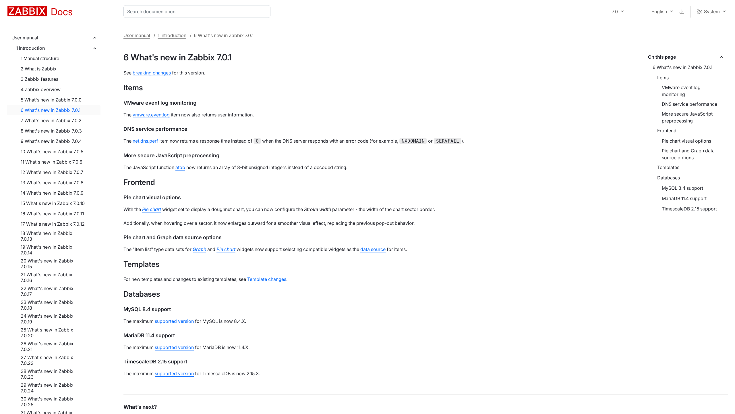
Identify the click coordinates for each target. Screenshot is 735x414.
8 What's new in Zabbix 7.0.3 (51, 131)
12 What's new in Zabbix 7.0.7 (52, 172)
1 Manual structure (40, 58)
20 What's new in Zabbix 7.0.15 (47, 263)
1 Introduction (30, 48)
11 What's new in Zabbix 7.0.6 (51, 162)
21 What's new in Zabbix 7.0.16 (46, 277)
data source (373, 249)
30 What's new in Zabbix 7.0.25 (47, 401)
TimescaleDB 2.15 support (689, 209)
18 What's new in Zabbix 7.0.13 (46, 236)
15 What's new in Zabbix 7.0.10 (53, 203)
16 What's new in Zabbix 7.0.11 (52, 213)
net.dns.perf (145, 141)
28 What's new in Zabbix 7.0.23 (47, 374)
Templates (668, 167)
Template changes (266, 279)
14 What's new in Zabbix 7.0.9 (52, 193)
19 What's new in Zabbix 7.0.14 (46, 250)
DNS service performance (689, 104)
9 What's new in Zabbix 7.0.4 (51, 141)
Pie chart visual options (686, 141)
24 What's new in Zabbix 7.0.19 (47, 319)
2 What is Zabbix (39, 69)
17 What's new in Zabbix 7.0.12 (53, 224)
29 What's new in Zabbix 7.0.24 (47, 388)
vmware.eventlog (151, 115)
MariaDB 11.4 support (684, 198)
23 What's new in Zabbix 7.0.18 (47, 305)
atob (180, 167)
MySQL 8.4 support (682, 188)
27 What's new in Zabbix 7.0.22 (47, 360)
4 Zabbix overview (41, 89)
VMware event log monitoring (681, 91)
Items (663, 77)
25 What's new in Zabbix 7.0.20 (47, 332)
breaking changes (152, 73)
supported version (174, 321)
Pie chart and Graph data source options (688, 154)
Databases (668, 178)
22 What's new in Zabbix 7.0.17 (47, 291)
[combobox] (198, 11)
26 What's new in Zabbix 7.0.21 (47, 346)
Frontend (666, 130)
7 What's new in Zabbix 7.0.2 (51, 120)
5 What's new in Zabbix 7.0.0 (51, 100)
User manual (24, 38)
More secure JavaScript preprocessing (687, 117)
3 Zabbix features (39, 79)
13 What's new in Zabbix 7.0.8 (52, 182)
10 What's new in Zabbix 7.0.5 (52, 151)
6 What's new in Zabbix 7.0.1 (50, 110)
